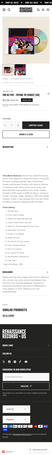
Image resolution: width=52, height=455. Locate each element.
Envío (5, 104)
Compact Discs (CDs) (20, 78)
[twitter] (4, 362)
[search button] (8, 9)
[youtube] (26, 362)
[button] (38, 9)
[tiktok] (20, 362)
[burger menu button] (4, 9)
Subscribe (25, 386)
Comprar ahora (36, 125)
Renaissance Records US (22, 434)
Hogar (5, 78)
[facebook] (9, 362)
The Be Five (8, 91)
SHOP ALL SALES (10, 2)
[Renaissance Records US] (26, 9)
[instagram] (15, 362)
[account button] (43, 9)
